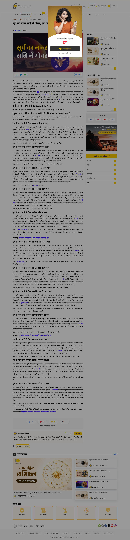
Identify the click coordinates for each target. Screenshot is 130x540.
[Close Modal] (79, 8)
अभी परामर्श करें (65, 48)
